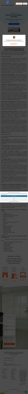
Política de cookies (11, 201)
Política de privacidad (16, 201)
